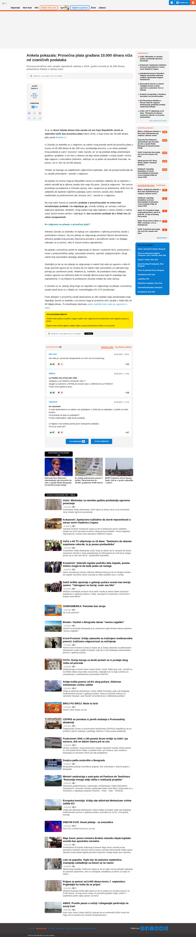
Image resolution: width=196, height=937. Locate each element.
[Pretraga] (172, 2)
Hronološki (107, 347)
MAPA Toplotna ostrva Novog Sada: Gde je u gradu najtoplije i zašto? (119, 480)
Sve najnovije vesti (158, 121)
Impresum (60, 928)
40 (75, 688)
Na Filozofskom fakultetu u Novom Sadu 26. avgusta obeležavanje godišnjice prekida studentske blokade (152, 104)
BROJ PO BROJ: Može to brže (80, 703)
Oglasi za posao (145, 245)
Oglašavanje (41, 928)
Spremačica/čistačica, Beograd (150, 287)
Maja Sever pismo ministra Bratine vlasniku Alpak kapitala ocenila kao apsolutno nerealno (97, 840)
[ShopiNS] (193, 2)
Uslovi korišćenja (72, 928)
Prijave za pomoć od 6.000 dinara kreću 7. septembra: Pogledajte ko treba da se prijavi (94, 883)
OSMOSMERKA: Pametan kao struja (84, 606)
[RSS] (166, 928)
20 (75, 745)
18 (75, 807)
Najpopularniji (123, 347)
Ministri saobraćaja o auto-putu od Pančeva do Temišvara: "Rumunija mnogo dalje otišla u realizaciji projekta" (96, 778)
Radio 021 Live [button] (49, 8)
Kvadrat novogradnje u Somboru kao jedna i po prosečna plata (153, 95)
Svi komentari (76, 441)
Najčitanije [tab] (160, 185)
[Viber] (29, 118)
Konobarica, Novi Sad (146, 274)
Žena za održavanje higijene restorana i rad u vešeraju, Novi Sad (152, 254)
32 (75, 888)
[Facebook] (29, 113)
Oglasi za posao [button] (80, 8)
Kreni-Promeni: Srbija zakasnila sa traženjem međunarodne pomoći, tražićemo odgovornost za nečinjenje (97, 640)
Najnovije (142, 53)
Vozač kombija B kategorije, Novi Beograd (151, 265)
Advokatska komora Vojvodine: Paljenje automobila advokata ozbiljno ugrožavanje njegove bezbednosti (152, 76)
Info (34, 94)
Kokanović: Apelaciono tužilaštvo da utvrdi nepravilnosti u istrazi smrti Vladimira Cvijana (97, 521)
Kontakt (51, 928)
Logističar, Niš (143, 279)
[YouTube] (161, 928)
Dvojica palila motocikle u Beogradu (84, 760)
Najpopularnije (145, 128)
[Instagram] (142, 928)
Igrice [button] (63, 8)
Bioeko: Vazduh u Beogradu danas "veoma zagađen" (93, 622)
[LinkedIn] (156, 928)
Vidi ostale (162, 238)
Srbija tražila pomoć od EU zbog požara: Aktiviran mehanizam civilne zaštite (92, 683)
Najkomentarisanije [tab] (146, 185)
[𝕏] (34, 113)
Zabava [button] (102, 8)
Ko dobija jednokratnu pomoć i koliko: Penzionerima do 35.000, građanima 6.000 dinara (89, 480)
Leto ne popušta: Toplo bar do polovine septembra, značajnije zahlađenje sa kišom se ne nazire (92, 861)
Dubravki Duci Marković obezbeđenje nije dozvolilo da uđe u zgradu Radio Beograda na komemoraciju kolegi (58, 481)
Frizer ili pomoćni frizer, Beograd (151, 270)
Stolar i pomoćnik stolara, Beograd (151, 249)
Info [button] (36, 8)
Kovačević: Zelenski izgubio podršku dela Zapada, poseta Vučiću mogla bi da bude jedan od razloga (96, 564)
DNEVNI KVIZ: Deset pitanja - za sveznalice (88, 822)
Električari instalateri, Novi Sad (150, 283)
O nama (31, 928)
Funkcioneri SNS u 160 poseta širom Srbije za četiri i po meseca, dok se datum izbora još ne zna (95, 740)
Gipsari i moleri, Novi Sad (148, 260)
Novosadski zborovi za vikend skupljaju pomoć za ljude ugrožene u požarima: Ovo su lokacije (152, 87)
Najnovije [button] (15, 8)
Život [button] (93, 8)
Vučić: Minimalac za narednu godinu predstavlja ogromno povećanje (151, 59)
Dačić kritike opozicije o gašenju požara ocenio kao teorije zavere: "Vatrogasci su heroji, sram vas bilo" (97, 584)
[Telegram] (39, 118)
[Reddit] (39, 113)
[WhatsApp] (34, 118)
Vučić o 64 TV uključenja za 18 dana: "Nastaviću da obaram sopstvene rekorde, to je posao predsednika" (97, 543)
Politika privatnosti (88, 928)
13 (75, 826)
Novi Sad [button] (27, 8)
